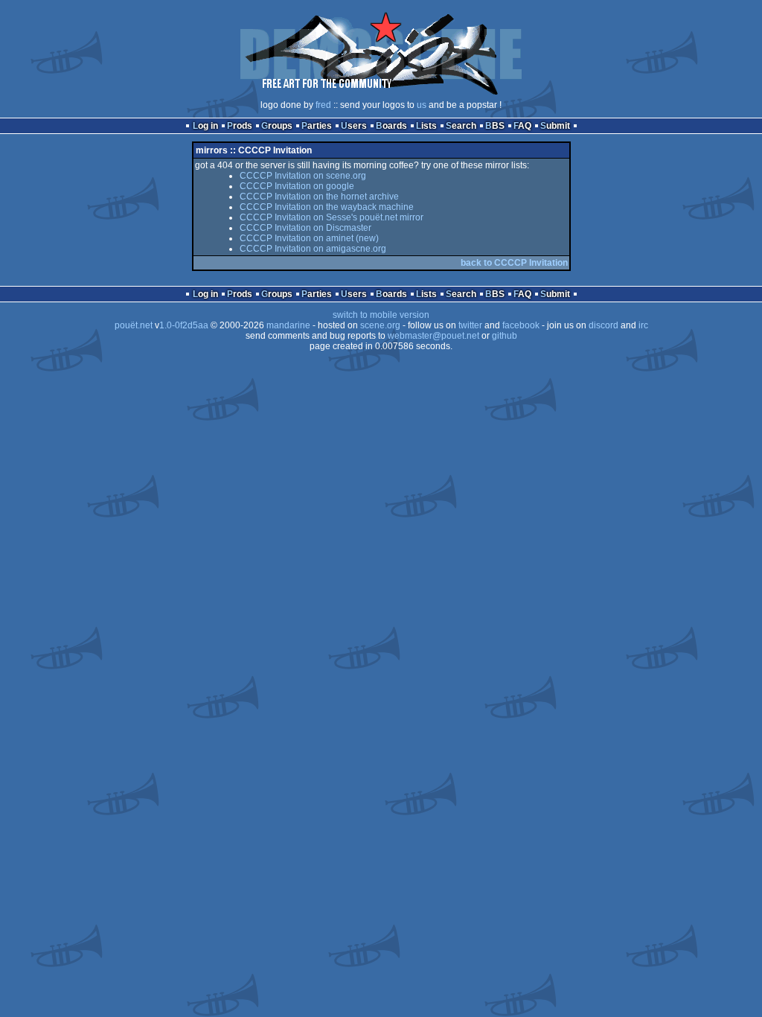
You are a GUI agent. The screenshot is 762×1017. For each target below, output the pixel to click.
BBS (495, 126)
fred (323, 105)
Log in (205, 126)
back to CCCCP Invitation (514, 263)
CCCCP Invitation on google (297, 186)
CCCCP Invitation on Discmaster (305, 228)
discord (603, 325)
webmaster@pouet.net (433, 336)
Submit (555, 126)
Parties (316, 126)
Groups (276, 126)
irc (643, 325)
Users (354, 126)
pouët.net (134, 325)
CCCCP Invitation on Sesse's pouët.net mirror (331, 217)
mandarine (288, 325)
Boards (391, 126)
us (421, 105)
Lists (426, 126)
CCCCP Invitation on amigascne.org (313, 248)
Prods (239, 126)
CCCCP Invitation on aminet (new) (309, 238)
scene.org (380, 325)
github (504, 336)
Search (461, 126)
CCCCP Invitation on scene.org (303, 175)
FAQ (522, 126)
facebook (521, 325)
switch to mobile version (381, 315)
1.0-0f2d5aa (183, 325)
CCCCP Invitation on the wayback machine (327, 207)
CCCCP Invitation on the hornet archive (319, 196)
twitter (470, 325)
